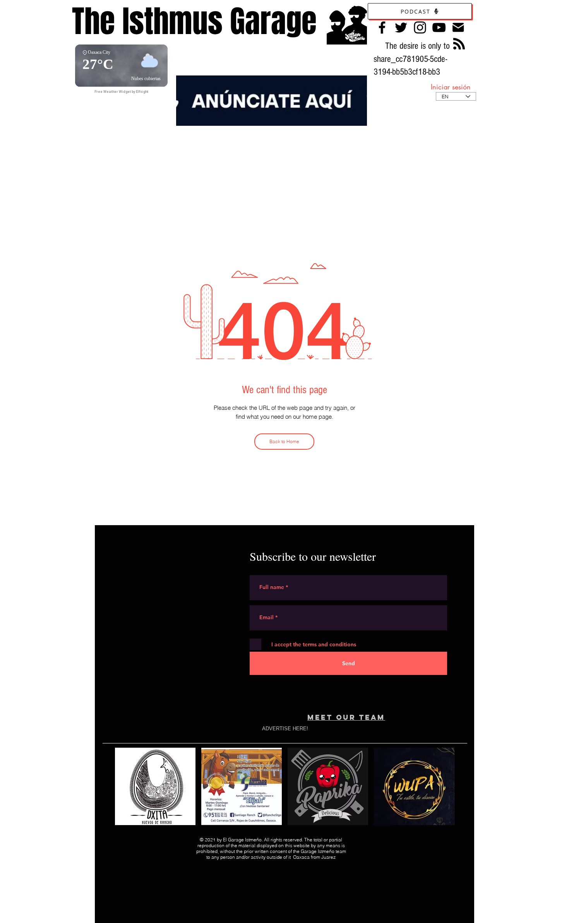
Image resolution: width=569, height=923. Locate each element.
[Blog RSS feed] (459, 44)
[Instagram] (420, 27)
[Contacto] (458, 27)
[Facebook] (382, 27)
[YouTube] (439, 27)
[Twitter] (401, 27)
